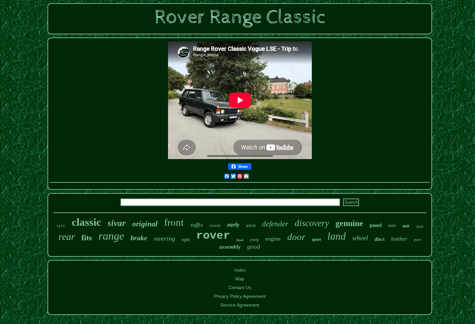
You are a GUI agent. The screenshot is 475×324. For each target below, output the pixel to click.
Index (240, 270)
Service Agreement (239, 305)
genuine (349, 223)
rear (66, 236)
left (60, 226)
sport (316, 239)
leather (399, 238)
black (240, 240)
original (145, 224)
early (233, 224)
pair (406, 226)
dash (419, 226)
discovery (312, 223)
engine (273, 239)
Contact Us (239, 287)
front (174, 222)
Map (239, 278)
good (253, 246)
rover (213, 235)
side (392, 225)
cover (215, 225)
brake (139, 238)
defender (275, 224)
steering (164, 238)
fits (86, 237)
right (186, 239)
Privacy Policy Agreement (240, 296)
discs (380, 239)
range (111, 236)
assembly (230, 247)
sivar (117, 223)
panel (376, 225)
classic (86, 222)
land (336, 236)
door (296, 237)
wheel (360, 238)
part (417, 239)
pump (254, 239)
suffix (196, 224)
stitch (251, 225)
